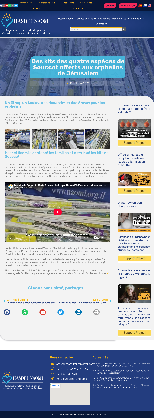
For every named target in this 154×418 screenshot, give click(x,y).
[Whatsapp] (10, 5)
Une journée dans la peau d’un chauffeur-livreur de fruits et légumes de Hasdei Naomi (120, 371)
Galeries (76, 8)
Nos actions (68, 3)
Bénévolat (36, 8)
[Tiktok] (13, 5)
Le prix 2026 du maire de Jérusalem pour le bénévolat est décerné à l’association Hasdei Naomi (120, 379)
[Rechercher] (124, 29)
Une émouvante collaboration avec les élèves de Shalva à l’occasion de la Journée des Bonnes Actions (120, 386)
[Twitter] (16, 5)
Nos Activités (86, 3)
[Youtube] (7, 5)
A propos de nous (47, 3)
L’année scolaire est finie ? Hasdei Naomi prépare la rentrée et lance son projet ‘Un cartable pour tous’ (121, 364)
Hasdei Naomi (26, 3)
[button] (7, 312)
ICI (108, 273)
